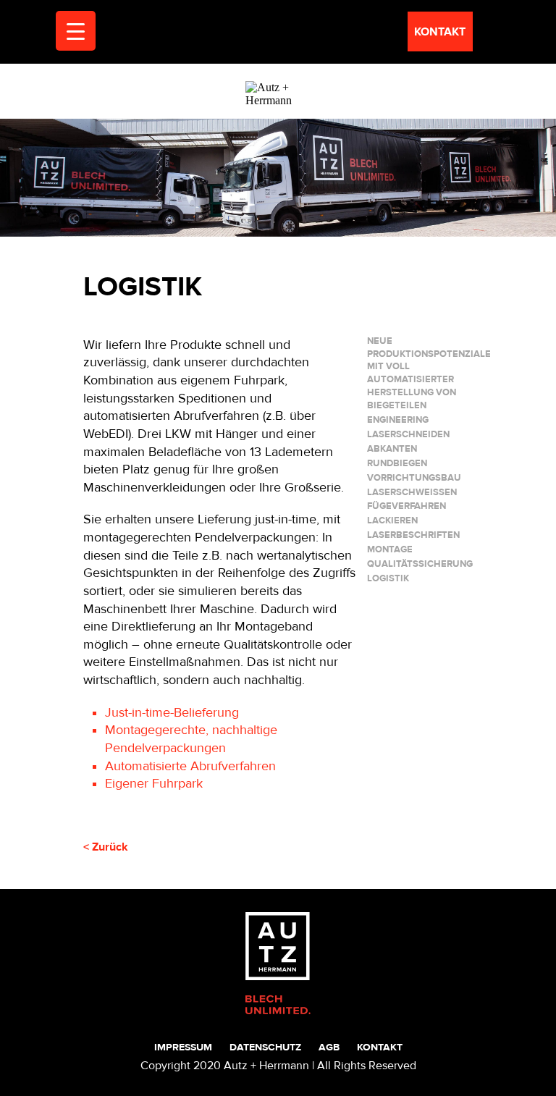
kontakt (440, 32)
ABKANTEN (392, 449)
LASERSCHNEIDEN (408, 434)
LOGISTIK (388, 578)
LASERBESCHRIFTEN (413, 535)
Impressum (183, 1047)
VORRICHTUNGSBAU (414, 478)
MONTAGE (390, 549)
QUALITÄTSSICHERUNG (420, 564)
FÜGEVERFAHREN (406, 506)
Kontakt (380, 1047)
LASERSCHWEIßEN (412, 492)
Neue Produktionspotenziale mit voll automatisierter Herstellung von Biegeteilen (429, 373)
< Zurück (105, 847)
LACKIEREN (392, 520)
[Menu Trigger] (76, 31)
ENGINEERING (398, 420)
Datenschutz (265, 1047)
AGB (329, 1047)
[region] (278, 178)
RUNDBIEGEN (397, 463)
